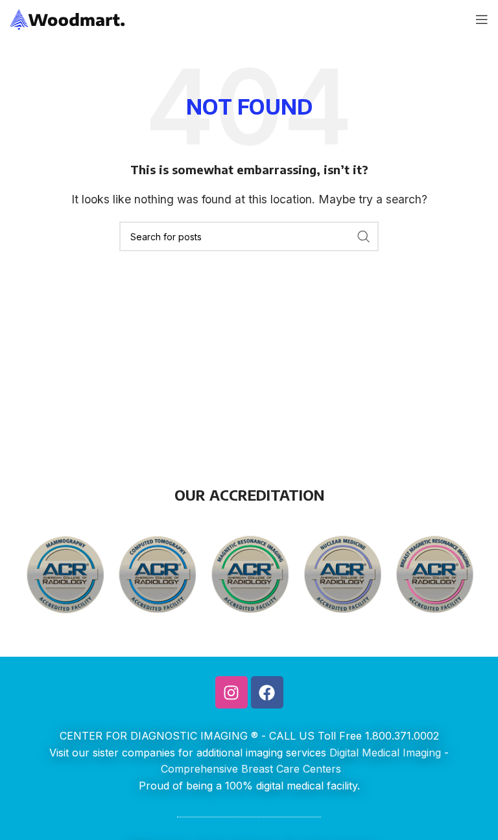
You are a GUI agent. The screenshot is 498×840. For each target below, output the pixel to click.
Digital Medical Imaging (385, 752)
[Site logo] (68, 18)
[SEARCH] (364, 236)
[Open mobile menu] (482, 19)
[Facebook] (267, 692)
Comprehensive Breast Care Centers (251, 768)
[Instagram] (231, 692)
